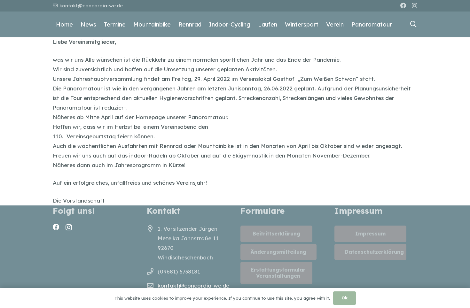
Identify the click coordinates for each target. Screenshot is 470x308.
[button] (413, 24)
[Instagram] (414, 6)
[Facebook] (403, 5)
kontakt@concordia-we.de (193, 285)
